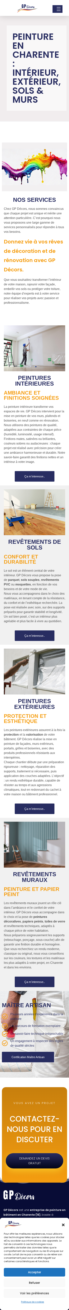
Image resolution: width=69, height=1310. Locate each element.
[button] (63, 1224)
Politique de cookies (32, 1301)
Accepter (34, 1272)
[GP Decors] (27, 8)
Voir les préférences (34, 1293)
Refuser (34, 1283)
